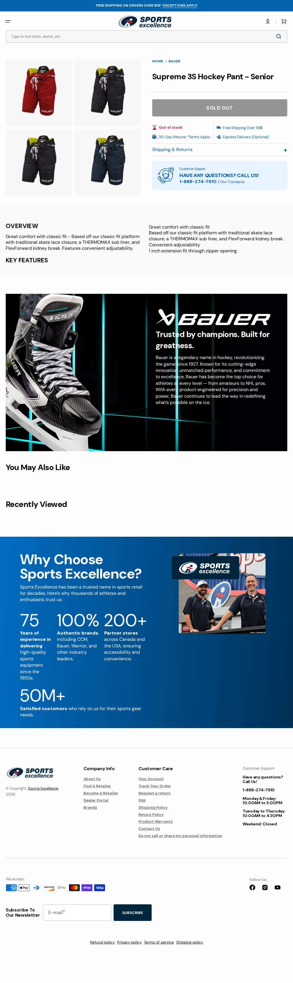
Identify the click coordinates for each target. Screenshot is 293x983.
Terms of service (159, 942)
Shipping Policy (153, 807)
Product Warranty (155, 821)
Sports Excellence (43, 788)
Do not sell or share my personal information (180, 835)
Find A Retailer (97, 786)
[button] (268, 21)
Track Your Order (154, 786)
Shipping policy (189, 942)
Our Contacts (232, 181)
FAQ (142, 800)
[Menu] (8, 21)
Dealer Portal (96, 800)
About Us (92, 779)
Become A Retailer (101, 793)
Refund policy (102, 942)
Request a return (154, 793)
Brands (90, 807)
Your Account (151, 779)
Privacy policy (129, 942)
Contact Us (149, 828)
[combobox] (146, 36)
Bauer (175, 61)
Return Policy (151, 814)
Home (157, 61)
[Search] (279, 36)
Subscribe (132, 912)
